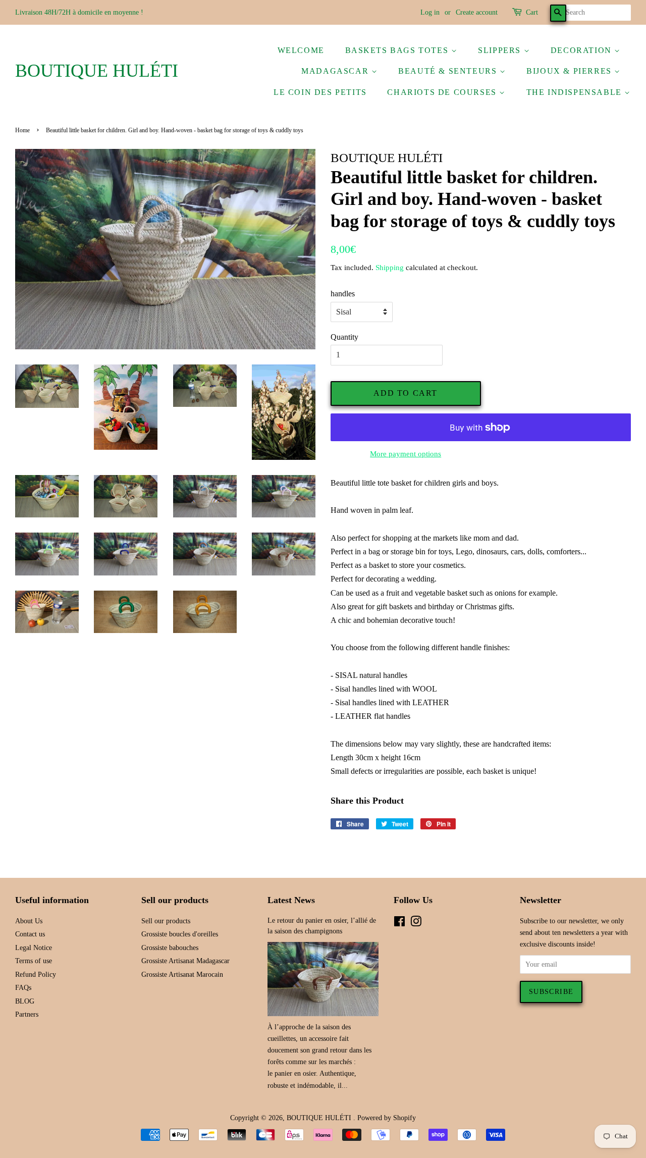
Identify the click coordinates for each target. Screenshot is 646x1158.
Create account (477, 12)
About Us (28, 921)
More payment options (405, 454)
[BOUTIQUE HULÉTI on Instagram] (415, 923)
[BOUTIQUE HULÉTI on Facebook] (399, 923)
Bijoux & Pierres (570, 71)
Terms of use (33, 961)
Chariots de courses (443, 92)
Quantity (344, 337)
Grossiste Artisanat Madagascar (185, 961)
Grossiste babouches (169, 948)
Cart (532, 12)
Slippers (500, 50)
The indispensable (575, 92)
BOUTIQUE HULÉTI (96, 71)
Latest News (291, 900)
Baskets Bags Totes (398, 50)
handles (343, 293)
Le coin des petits (320, 92)
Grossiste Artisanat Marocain (182, 974)
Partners (26, 1014)
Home (22, 130)
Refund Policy (35, 974)
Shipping (389, 268)
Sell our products (165, 921)
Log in (430, 12)
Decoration (583, 50)
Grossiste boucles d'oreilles (179, 934)
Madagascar (336, 71)
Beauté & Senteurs (449, 71)
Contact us (30, 934)
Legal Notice (33, 948)
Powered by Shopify (386, 1118)
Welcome (301, 50)
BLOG (24, 1001)
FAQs (23, 987)
